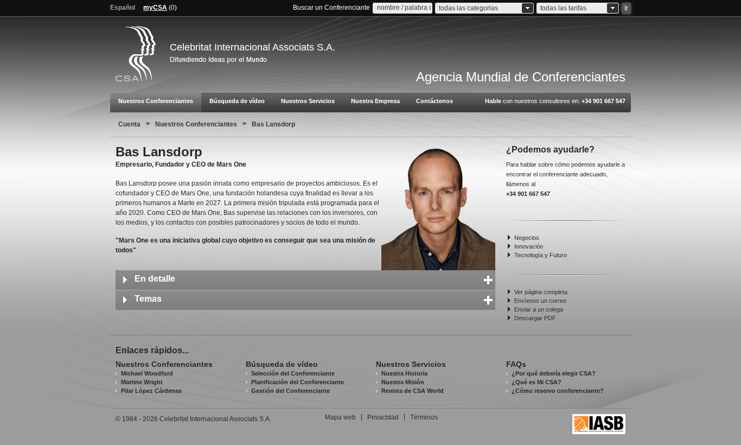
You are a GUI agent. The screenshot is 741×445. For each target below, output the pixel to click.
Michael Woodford (147, 373)
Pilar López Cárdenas (151, 390)
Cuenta (129, 124)
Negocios (526, 237)
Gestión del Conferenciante (290, 390)
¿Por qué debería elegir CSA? (554, 373)
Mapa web (340, 417)
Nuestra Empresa (375, 101)
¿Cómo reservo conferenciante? (558, 390)
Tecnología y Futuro (540, 255)
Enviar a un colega (538, 309)
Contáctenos (434, 101)
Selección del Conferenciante (293, 373)
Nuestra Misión (402, 382)
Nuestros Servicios (308, 101)
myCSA (155, 7)
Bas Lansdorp (273, 124)
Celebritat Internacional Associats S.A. (252, 47)
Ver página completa (540, 292)
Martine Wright (142, 382)
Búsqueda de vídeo (237, 101)
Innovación (528, 246)
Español (122, 7)
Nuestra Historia (404, 373)
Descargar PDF (535, 318)
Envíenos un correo (540, 300)
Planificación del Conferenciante (297, 382)
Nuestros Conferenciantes (155, 101)
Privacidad (383, 417)
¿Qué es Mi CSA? (536, 382)
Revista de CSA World (412, 390)
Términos (424, 417)
